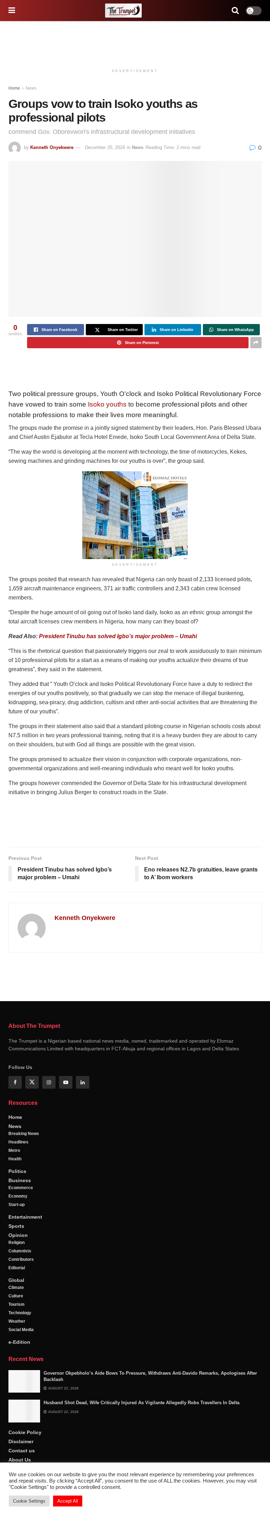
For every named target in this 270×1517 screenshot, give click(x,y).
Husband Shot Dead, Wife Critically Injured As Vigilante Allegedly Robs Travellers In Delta (141, 1402)
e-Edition (19, 1342)
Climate (16, 1287)
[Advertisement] (135, 42)
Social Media (21, 1329)
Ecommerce (20, 1187)
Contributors (21, 1259)
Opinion (18, 1235)
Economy (17, 1196)
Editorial (16, 1267)
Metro (14, 1150)
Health (14, 1158)
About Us (19, 1460)
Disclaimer (20, 1441)
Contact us (21, 1450)
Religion (16, 1242)
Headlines (18, 1142)
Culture (15, 1296)
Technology (19, 1312)
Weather (16, 1321)
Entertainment (25, 1217)
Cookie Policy (24, 1432)
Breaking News (23, 1133)
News (31, 88)
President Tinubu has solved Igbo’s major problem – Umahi (118, 636)
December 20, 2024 (105, 147)
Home (14, 88)
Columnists (19, 1251)
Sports (16, 1226)
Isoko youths (107, 404)
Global (16, 1280)
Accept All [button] (67, 1501)
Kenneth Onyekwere (51, 147)
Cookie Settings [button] (29, 1501)
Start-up (16, 1204)
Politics (17, 1171)
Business (19, 1180)
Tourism (16, 1304)
